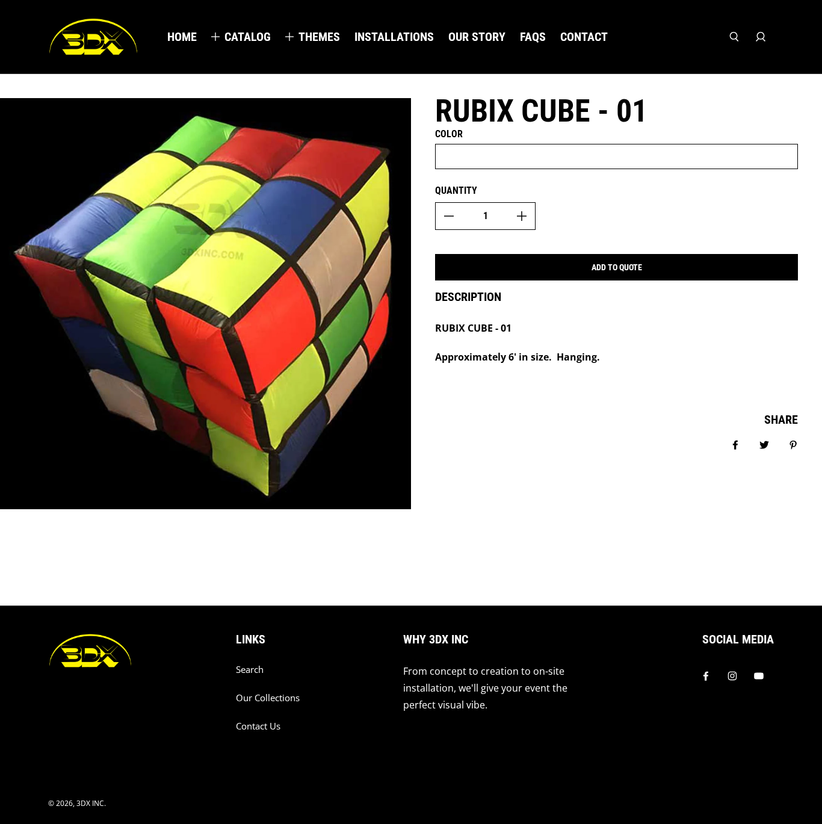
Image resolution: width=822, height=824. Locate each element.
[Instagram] (732, 676)
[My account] (760, 36)
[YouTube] (759, 676)
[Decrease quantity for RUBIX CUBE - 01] (449, 216)
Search (250, 669)
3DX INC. (91, 803)
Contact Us (258, 726)
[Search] (734, 36)
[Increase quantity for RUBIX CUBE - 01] (521, 216)
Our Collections (268, 698)
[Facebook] (706, 676)
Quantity (456, 190)
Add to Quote (617, 267)
